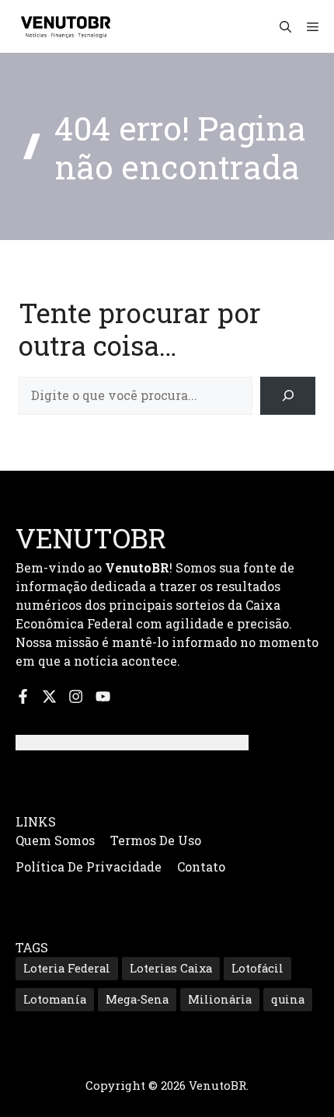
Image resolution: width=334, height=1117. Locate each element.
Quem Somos (55, 840)
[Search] (287, 396)
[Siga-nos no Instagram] (75, 696)
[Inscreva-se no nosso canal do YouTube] (103, 696)
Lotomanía (54, 999)
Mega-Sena (137, 999)
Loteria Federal (66, 968)
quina (287, 999)
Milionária (220, 999)
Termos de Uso (155, 840)
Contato (201, 866)
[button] (285, 26)
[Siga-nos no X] (49, 696)
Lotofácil (257, 968)
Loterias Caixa (171, 968)
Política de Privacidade (89, 866)
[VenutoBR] (66, 26)
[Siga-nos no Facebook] (23, 696)
